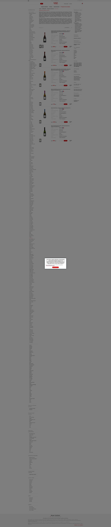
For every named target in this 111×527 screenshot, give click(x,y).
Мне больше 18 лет (55, 267)
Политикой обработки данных (50, 265)
